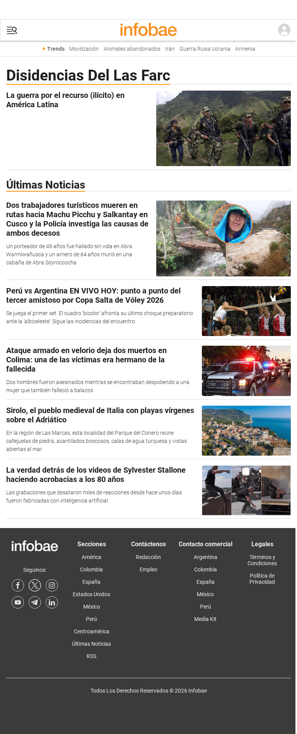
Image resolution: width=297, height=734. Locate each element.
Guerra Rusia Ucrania (204, 49)
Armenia (245, 49)
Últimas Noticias (91, 644)
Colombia (91, 569)
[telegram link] (35, 602)
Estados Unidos (91, 594)
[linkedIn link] (52, 602)
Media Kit (205, 619)
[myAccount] (284, 30)
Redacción (148, 557)
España (91, 582)
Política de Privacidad (262, 579)
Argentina (205, 557)
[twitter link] (35, 585)
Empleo (148, 569)
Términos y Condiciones (262, 560)
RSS (91, 656)
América (91, 557)
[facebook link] (18, 585)
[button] (12, 30)
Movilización (84, 49)
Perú (91, 619)
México (91, 607)
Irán (170, 49)
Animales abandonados (132, 49)
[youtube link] (18, 602)
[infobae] (148, 30)
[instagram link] (52, 585)
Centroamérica (91, 631)
